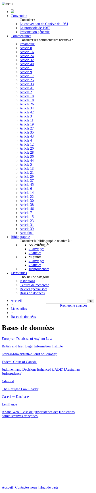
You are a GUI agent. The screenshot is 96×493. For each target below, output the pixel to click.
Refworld (8, 381)
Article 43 (27, 136)
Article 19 (27, 124)
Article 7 (26, 213)
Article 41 (27, 88)
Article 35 (27, 132)
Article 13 (27, 168)
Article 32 (27, 60)
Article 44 (27, 160)
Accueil (16, 301)
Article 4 (26, 140)
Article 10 (27, 96)
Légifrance (9, 404)
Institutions (27, 281)
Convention (19, 16)
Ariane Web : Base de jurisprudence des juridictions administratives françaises (38, 414)
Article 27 (27, 128)
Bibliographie (20, 237)
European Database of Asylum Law (27, 339)
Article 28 (27, 152)
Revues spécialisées (33, 289)
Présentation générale (35, 32)
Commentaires (21, 36)
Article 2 (26, 92)
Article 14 (27, 192)
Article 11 (26, 120)
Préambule (27, 44)
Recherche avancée (73, 305)
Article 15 (27, 217)
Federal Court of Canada (19, 362)
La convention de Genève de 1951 (44, 24)
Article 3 (26, 116)
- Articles (35, 253)
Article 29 (27, 176)
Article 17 (27, 76)
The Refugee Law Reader (20, 389)
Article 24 (27, 56)
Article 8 (26, 48)
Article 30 (27, 201)
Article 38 (27, 205)
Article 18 (27, 100)
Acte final (26, 233)
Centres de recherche (34, 285)
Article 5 (26, 164)
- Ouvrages (36, 249)
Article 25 (27, 80)
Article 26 (27, 104)
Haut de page (49, 487)
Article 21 (27, 172)
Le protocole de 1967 (35, 28)
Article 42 (27, 112)
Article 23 (27, 221)
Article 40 (27, 64)
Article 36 (27, 156)
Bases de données (32, 293)
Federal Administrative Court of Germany (29, 354)
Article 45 (27, 184)
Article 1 (26, 68)
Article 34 (27, 108)
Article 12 (27, 144)
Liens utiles (19, 273)
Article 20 (27, 148)
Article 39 (27, 229)
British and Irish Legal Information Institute (32, 346)
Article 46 (27, 209)
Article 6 (26, 188)
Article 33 (27, 84)
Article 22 (27, 196)
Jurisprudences (39, 269)
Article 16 (27, 52)
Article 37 (27, 180)
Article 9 (26, 72)
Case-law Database (15, 397)
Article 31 (27, 225)
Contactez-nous (26, 487)
